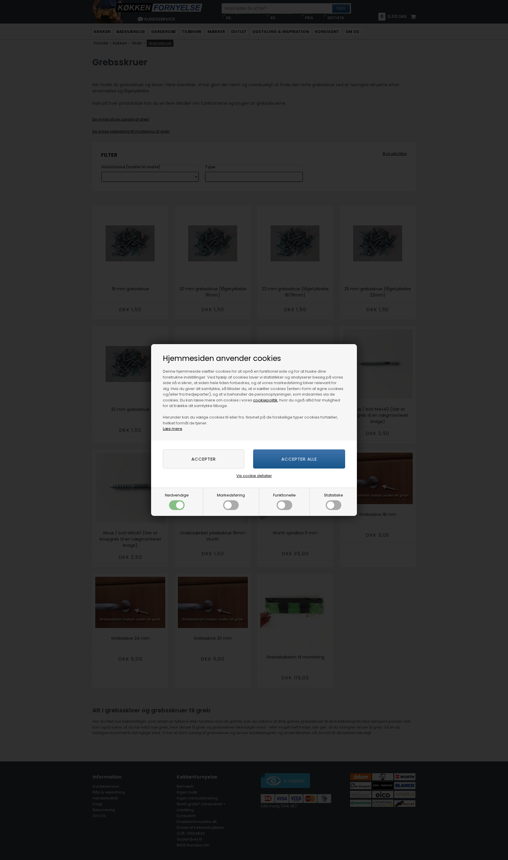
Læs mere (172, 428)
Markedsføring (231, 495)
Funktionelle (284, 495)
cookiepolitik (265, 400)
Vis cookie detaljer (254, 476)
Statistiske (333, 495)
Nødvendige (177, 495)
